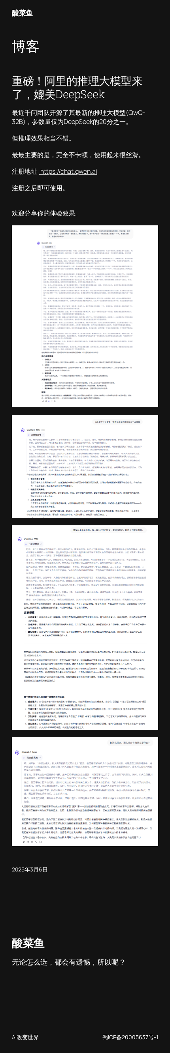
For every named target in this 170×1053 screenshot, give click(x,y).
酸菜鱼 (22, 12)
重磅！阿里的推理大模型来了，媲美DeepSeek (77, 87)
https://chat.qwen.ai (68, 171)
